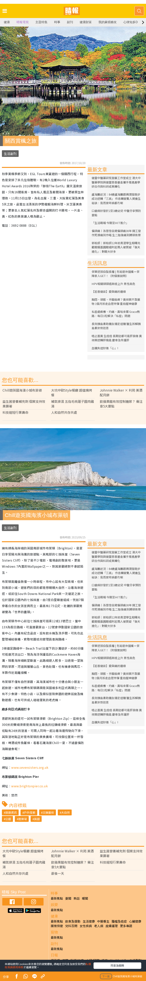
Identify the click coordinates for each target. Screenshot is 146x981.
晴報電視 (23, 22)
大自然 (65, 812)
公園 (8, 819)
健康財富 (86, 22)
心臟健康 (135, 921)
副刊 (70, 22)
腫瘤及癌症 (119, 921)
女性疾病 (86, 926)
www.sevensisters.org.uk (29, 767)
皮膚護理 (112, 926)
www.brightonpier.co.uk (29, 786)
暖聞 (85, 898)
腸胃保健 (57, 926)
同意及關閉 (117, 965)
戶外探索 (29, 812)
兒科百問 (71, 926)
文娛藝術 (48, 812)
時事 (57, 22)
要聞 (68, 898)
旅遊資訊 (11, 812)
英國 (37, 819)
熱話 (77, 898)
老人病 (98, 926)
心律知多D (130, 22)
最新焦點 (57, 898)
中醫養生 (103, 921)
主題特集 (41, 22)
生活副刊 (10, 153)
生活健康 (89, 921)
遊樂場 (22, 819)
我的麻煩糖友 (107, 22)
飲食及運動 (72, 921)
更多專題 (126, 926)
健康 (7, 22)
